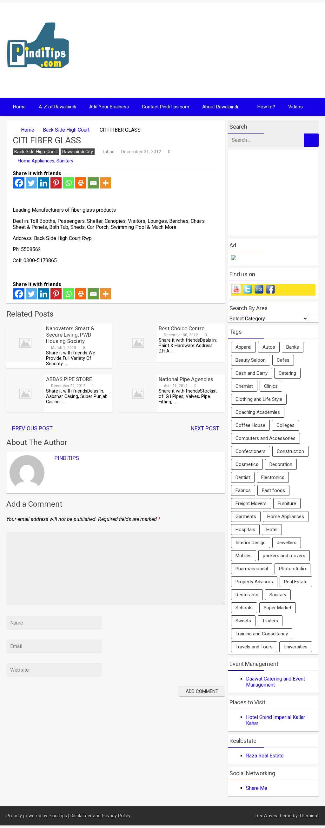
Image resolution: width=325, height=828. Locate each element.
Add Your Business (109, 107)
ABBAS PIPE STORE (69, 379)
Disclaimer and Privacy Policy (100, 815)
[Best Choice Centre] (138, 360)
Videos (295, 107)
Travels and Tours (254, 647)
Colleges (285, 425)
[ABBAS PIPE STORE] (25, 411)
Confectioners (250, 451)
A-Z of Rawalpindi (57, 107)
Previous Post (32, 428)
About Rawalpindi (220, 107)
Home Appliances (36, 161)
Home (19, 107)
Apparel (243, 347)
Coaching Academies (257, 412)
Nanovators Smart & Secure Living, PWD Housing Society (70, 334)
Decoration (280, 464)
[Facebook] (18, 182)
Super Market (277, 608)
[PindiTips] (38, 76)
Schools (244, 608)
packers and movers (284, 555)
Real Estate (296, 582)
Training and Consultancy (261, 634)
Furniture (287, 503)
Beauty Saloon (250, 360)
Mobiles (243, 555)
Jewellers (286, 542)
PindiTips (66, 458)
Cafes (283, 360)
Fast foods (273, 490)
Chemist (244, 386)
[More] (105, 182)
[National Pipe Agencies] (138, 411)
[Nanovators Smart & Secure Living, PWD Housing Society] (25, 360)
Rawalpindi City (77, 151)
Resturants (246, 595)
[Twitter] (31, 182)
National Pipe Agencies (186, 379)
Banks (292, 347)
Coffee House (250, 425)
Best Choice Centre (181, 328)
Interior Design (250, 542)
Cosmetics (246, 464)
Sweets (243, 621)
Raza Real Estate (265, 756)
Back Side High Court (66, 130)
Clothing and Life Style (258, 399)
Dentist (242, 477)
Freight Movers (251, 503)
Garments (245, 516)
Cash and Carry (251, 373)
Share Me (256, 788)
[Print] (80, 182)
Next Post (205, 428)
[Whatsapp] (68, 182)
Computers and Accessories (265, 438)
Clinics (271, 386)
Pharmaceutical (251, 568)
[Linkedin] (43, 182)
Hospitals (245, 529)
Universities (296, 647)
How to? (266, 107)
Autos (268, 347)
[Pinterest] (56, 182)
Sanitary (64, 161)
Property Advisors (254, 582)
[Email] (93, 182)
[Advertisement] (243, 50)
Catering (287, 373)
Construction (290, 451)
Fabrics (243, 490)
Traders (270, 621)
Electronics (272, 477)
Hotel (271, 529)
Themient (309, 815)
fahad (109, 151)
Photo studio (292, 568)
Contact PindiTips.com (165, 107)
